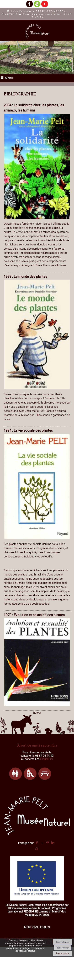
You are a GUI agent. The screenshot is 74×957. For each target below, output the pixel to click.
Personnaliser (63, 953)
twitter (42, 842)
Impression (36, 848)
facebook (36, 842)
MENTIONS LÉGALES (37, 927)
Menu (9, 78)
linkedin (52, 842)
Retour (37, 712)
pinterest (47, 842)
